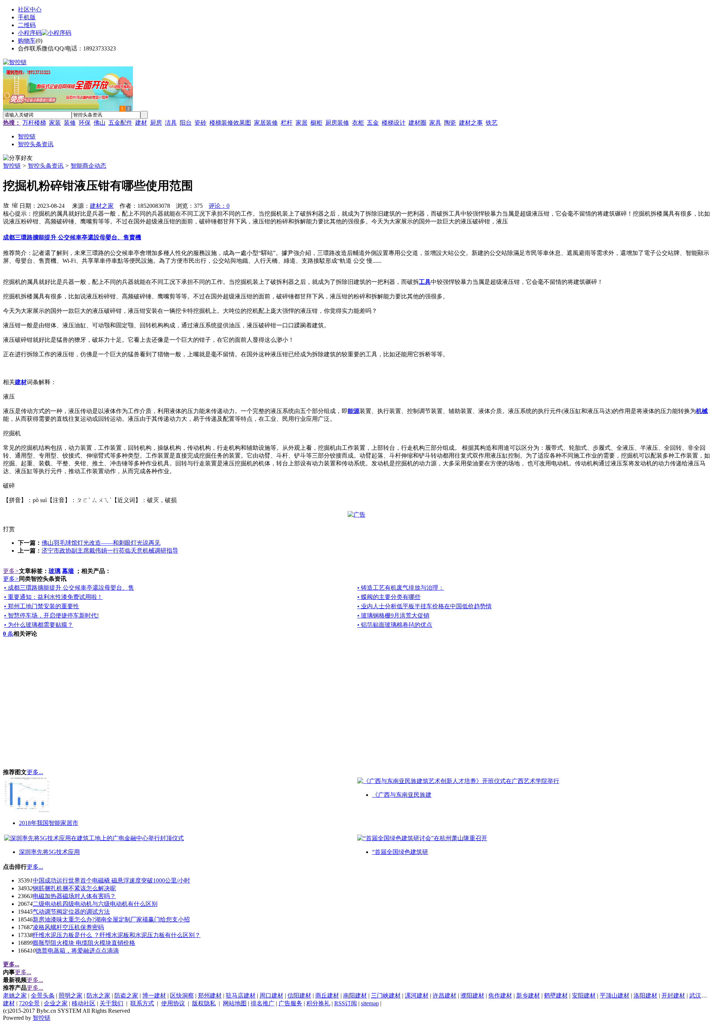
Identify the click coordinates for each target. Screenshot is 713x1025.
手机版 (27, 17)
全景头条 (43, 995)
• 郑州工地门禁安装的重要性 (41, 606)
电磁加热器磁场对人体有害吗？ (74, 896)
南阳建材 (355, 995)
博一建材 (154, 995)
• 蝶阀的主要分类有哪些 (388, 597)
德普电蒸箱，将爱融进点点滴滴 (77, 950)
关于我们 (111, 1003)
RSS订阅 (345, 1003)
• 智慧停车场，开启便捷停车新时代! (51, 615)
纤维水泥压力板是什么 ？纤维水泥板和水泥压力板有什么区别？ (117, 935)
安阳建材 (584, 995)
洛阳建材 (645, 995)
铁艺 (492, 122)
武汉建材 (701, 995)
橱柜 (316, 122)
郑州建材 (210, 995)
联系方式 (142, 1003)
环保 (85, 122)
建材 (141, 122)
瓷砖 (200, 122)
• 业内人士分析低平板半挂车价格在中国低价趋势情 (424, 606)
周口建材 (271, 995)
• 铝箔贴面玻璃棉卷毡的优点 (394, 625)
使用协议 (173, 1003)
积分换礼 (318, 1003)
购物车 (27, 40)
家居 (301, 122)
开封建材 (673, 995)
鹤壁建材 (556, 995)
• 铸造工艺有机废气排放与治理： (400, 587)
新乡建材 (528, 995)
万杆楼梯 (34, 122)
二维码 (27, 25)
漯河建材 (417, 995)
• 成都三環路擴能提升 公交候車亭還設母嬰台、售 (69, 587)
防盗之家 (126, 995)
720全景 (29, 1003)
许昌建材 (444, 995)
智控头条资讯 (46, 166)
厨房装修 (337, 122)
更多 (11, 571)
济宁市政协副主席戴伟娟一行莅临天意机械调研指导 (110, 550)
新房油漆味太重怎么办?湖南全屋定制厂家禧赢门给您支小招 (111, 919)
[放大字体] (6, 205)
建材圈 (417, 122)
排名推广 (262, 1003)
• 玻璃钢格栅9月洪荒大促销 (393, 615)
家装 (55, 122)
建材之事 (471, 122)
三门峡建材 (386, 995)
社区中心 (30, 9)
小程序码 (30, 33)
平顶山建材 (614, 995)
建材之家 (102, 206)
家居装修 (266, 122)
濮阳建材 (472, 995)
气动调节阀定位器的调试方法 (71, 911)
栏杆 (287, 122)
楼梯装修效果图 (230, 122)
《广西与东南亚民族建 (402, 795)
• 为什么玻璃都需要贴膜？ (38, 625)
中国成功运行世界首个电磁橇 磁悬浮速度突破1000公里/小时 (111, 880)
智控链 (12, 166)
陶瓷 (450, 122)
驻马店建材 (240, 995)
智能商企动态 (88, 166)
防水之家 (98, 995)
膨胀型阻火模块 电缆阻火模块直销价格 (84, 943)
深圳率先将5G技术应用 (49, 852)
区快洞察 (182, 995)
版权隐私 (204, 1003)
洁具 (171, 122)
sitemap (370, 1003)
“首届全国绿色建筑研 (400, 852)
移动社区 (83, 1003)
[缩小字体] (15, 205)
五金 (373, 122)
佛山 (99, 122)
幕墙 (68, 571)
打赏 (9, 529)
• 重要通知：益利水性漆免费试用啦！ (53, 597)
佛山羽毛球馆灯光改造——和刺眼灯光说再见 (101, 543)
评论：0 (219, 206)
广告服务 (290, 1003)
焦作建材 (500, 995)
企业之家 (56, 1003)
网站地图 (235, 1003)
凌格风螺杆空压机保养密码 (68, 927)
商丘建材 (327, 995)
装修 (70, 122)
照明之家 (70, 995)
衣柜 (358, 122)
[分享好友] (18, 158)
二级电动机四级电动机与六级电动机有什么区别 (95, 904)
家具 (435, 122)
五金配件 (120, 122)
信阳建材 (299, 995)
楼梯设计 (394, 122)
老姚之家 (15, 995)
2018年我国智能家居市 (48, 823)
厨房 (156, 122)
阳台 (186, 122)
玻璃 (55, 571)
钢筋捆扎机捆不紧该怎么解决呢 (74, 888)
